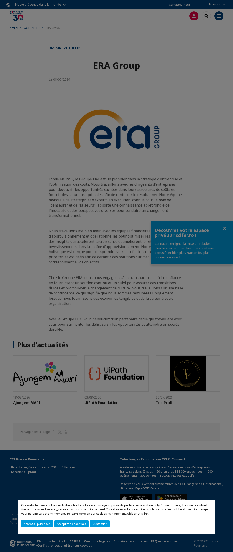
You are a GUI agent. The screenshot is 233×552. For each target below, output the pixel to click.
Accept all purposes (37, 524)
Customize (100, 524)
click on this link (137, 513)
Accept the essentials (71, 524)
